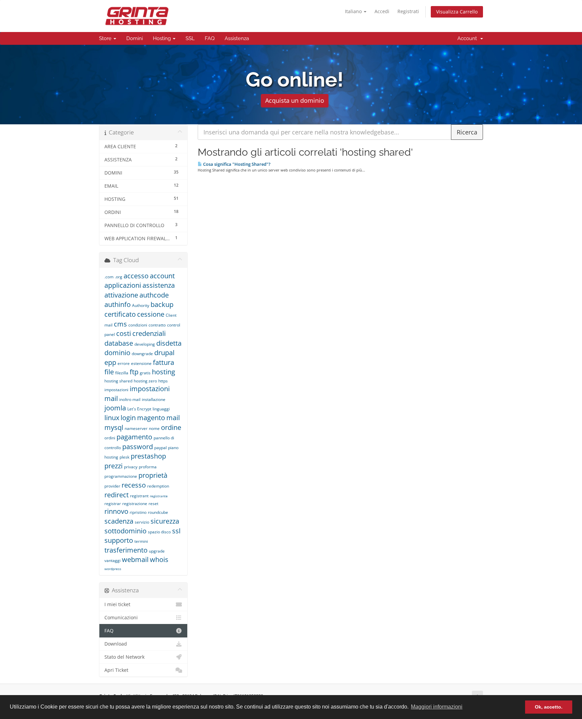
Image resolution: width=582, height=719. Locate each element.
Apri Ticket (116, 670)
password (137, 446)
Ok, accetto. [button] (548, 707)
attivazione (121, 295)
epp (110, 362)
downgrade (142, 353)
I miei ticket (117, 604)
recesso (134, 485)
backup (162, 304)
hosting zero (145, 381)
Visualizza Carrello (457, 11)
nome (154, 428)
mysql (113, 427)
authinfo (117, 304)
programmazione (120, 476)
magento (151, 417)
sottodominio (125, 530)
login (128, 417)
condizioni (137, 325)
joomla (115, 407)
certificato (120, 314)
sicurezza (165, 521)
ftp (134, 371)
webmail (135, 559)
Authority (140, 305)
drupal (164, 352)
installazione (153, 399)
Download (115, 644)
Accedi (382, 11)
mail (173, 417)
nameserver (136, 428)
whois (159, 559)
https (163, 381)
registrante (159, 496)
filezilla (121, 373)
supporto (118, 540)
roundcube (158, 512)
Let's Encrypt (139, 409)
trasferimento (126, 550)
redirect (116, 494)
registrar (112, 503)
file (109, 371)
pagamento (134, 436)
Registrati (408, 11)
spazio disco (159, 532)
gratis (145, 373)
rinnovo (116, 511)
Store (106, 38)
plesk (124, 457)
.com (109, 277)
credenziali (149, 333)
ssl (176, 530)
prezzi (113, 465)
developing (144, 344)
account (162, 275)
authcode (154, 295)
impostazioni (116, 390)
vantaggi (112, 560)
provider (112, 486)
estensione (141, 363)
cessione (150, 314)
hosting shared (118, 381)
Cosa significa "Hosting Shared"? (236, 164)
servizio (142, 522)
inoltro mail (129, 399)
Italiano (354, 11)
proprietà (152, 475)
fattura (163, 362)
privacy (130, 467)
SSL (190, 38)
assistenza (158, 285)
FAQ (210, 38)
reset (153, 503)
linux (111, 417)
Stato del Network (124, 657)
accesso (136, 275)
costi (123, 333)
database (118, 343)
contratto (157, 325)
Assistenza (237, 38)
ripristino (138, 512)
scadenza (118, 521)
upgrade (157, 551)
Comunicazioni (121, 618)
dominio (117, 352)
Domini (134, 38)
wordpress (112, 568)
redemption (158, 486)
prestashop (148, 456)
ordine (171, 427)
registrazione (134, 503)
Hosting (162, 38)
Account (468, 38)
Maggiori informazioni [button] (436, 707)
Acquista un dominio (291, 100)
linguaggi (161, 409)
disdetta (169, 343)
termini (141, 541)
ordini (109, 438)
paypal (160, 447)
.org (118, 277)
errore (124, 363)
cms (120, 324)
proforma (148, 467)
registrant (139, 496)
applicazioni (122, 285)
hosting (163, 371)
